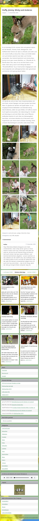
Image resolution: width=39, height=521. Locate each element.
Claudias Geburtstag (7, 316)
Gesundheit (5, 468)
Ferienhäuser (5, 510)
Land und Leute (6, 428)
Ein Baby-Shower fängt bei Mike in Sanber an (23, 407)
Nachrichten (5, 454)
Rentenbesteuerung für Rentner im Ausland (23, 402)
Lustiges (4, 448)
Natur (3, 440)
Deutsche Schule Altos (17, 405)
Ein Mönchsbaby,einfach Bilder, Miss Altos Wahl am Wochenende (9, 347)
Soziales (4, 437)
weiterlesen (9, 301)
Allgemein (4, 434)
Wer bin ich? (5, 373)
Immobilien (5, 466)
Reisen (3, 507)
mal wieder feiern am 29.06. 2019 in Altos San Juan (28, 288)
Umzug (4, 463)
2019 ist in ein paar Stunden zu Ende (11, 383)
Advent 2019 (5, 395)
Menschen (4, 431)
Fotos (3, 443)
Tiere (3, 451)
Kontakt (4, 376)
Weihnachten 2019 (6, 389)
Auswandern (5, 501)
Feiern (3, 460)
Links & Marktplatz (6, 513)
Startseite (4, 370)
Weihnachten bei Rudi (7, 386)
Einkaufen (4, 445)
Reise (3, 457)
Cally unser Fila (6, 392)
